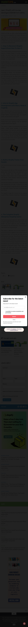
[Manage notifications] (24, 623)
